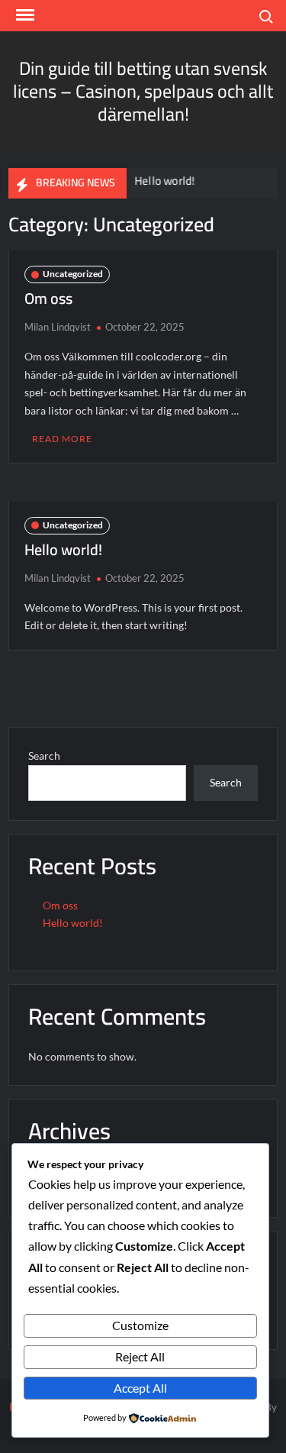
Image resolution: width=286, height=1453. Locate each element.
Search (44, 755)
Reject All (140, 1356)
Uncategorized (73, 273)
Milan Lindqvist (57, 327)
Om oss (48, 298)
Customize (140, 1325)
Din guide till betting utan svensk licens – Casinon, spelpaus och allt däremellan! (143, 91)
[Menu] (23, 15)
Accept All (140, 1387)
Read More (62, 438)
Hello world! (162, 181)
